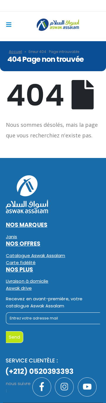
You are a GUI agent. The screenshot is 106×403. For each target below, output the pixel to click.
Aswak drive (19, 288)
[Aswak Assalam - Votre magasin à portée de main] (58, 25)
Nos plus (19, 270)
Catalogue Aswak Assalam (35, 255)
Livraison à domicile (27, 281)
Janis (11, 237)
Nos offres (23, 244)
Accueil (15, 51)
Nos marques (26, 225)
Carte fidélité (21, 262)
